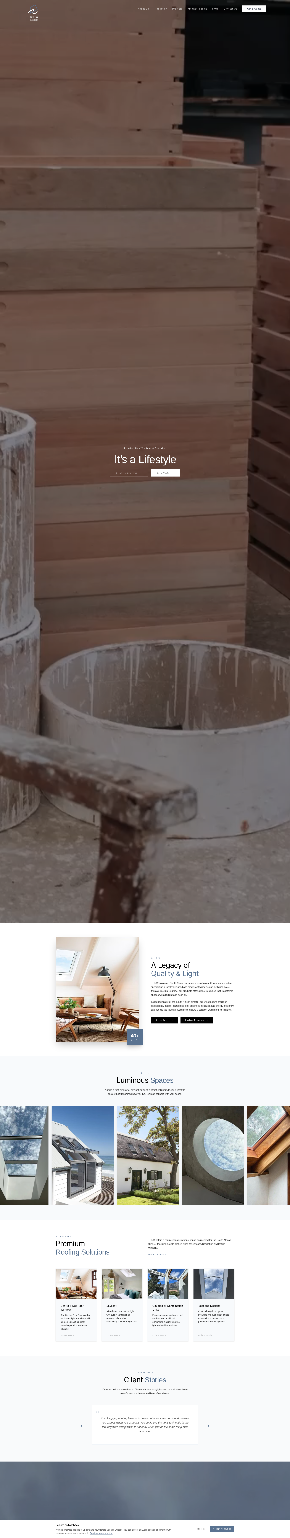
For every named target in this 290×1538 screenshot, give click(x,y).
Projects (177, 9)
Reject (201, 1529)
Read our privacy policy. (101, 1533)
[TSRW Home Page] (34, 13)
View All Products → (157, 1254)
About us (143, 9)
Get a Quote (254, 9)
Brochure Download (129, 473)
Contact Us (231, 9)
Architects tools (198, 9)
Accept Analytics (222, 1529)
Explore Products (196, 1020)
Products (161, 9)
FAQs (215, 9)
